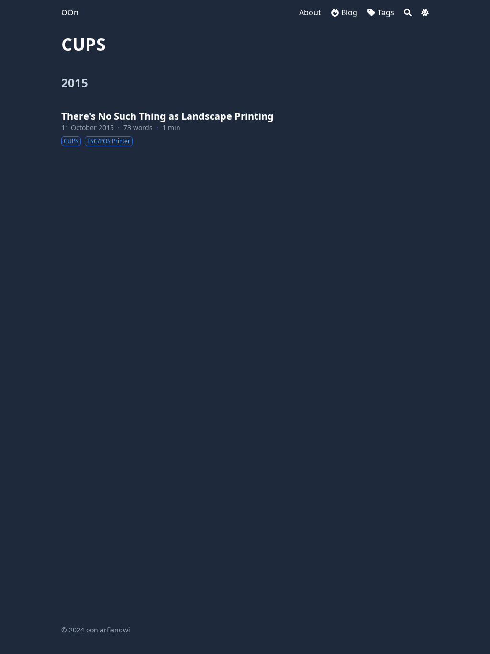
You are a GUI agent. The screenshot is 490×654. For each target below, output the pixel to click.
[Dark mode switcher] (425, 12)
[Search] (408, 12)
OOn (69, 12)
